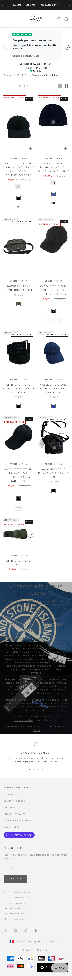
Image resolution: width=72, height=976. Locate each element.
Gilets (36, 730)
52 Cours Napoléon (14, 800)
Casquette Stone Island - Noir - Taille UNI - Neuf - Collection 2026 (18, 169)
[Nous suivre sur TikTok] (26, 930)
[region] (36, 752)
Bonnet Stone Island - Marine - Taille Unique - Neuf (53, 167)
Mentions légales (13, 918)
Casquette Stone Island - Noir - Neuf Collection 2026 (53, 290)
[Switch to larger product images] (60, 86)
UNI (19, 207)
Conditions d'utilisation (17, 913)
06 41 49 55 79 (17, 813)
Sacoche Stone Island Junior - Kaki (18, 288)
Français (51, 941)
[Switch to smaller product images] (66, 86)
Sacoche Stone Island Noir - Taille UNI (53, 473)
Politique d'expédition (15, 902)
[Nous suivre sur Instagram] (16, 930)
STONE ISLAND (21, 75)
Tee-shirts (54, 726)
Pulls (65, 726)
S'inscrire (15, 878)
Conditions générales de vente (20, 908)
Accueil (8, 75)
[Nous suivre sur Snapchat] (36, 930)
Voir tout (42, 726)
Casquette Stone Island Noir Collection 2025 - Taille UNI (18, 475)
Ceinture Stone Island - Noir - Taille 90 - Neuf (18, 388)
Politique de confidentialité (18, 897)
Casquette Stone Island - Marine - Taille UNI (53, 388)
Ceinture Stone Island (18, 562)
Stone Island (18, 158)
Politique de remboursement (19, 892)
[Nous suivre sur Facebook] (6, 930)
